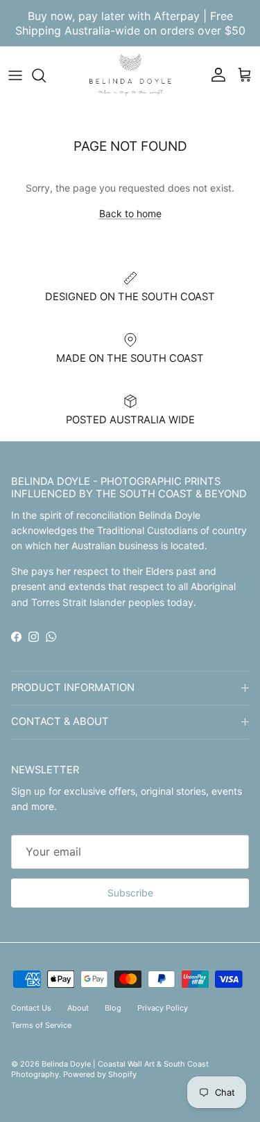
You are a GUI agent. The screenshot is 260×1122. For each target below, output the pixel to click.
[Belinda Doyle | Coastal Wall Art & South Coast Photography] (130, 75)
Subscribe (130, 893)
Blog (113, 1008)
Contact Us (31, 1008)
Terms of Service (41, 1025)
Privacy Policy (162, 1008)
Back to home (130, 213)
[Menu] (15, 75)
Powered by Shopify (100, 1074)
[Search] (46, 75)
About (78, 1008)
